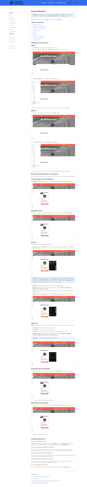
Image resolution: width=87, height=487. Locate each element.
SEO (9, 44)
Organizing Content (12, 23)
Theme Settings (11, 37)
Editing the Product (36, 30)
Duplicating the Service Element (39, 36)
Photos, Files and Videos (13, 21)
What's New (43, 2)
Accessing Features (12, 46)
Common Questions (36, 39)
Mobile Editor (11, 17)
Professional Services (13, 48)
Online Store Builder (12, 31)
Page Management (12, 27)
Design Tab (35, 34)
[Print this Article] (74, 11)
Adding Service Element (37, 24)
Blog (9, 35)
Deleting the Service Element (38, 38)
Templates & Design (61, 2)
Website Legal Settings (13, 41)
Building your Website (72, 2)
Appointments (11, 33)
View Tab (34, 32)
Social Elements (11, 39)
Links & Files (11, 25)
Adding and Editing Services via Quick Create (47, 281)
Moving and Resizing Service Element (40, 26)
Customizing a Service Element (38, 28)
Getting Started (51, 2)
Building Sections (12, 19)
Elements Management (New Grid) (45, 176)
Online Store (11, 29)
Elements (10, 15)
